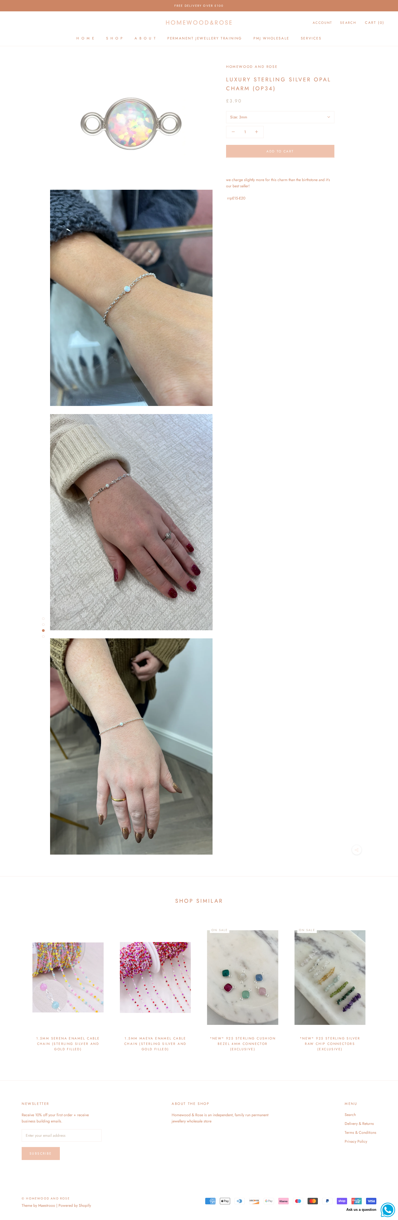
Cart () (374, 22)
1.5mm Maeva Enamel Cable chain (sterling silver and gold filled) (155, 1044)
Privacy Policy (356, 1141)
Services (311, 38)
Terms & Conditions (360, 1132)
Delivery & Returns (359, 1123)
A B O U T (145, 38)
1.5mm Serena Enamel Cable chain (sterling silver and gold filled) (68, 1044)
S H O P (114, 38)
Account (322, 22)
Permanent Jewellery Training (204, 38)
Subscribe (41, 1153)
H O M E (85, 38)
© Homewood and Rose (46, 1198)
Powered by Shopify (74, 1205)
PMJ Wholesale (271, 38)
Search (348, 22)
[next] (381, 985)
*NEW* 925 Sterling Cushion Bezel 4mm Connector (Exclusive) (243, 1044)
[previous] (17, 985)
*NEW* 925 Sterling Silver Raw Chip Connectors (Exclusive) (330, 1044)
